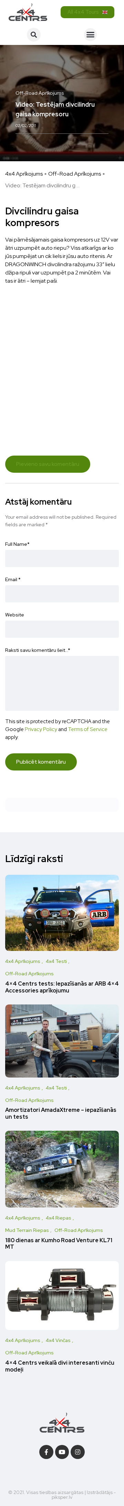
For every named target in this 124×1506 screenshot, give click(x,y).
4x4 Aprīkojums (24, 173)
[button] (34, 35)
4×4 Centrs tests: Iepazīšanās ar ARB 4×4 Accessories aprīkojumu (62, 987)
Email (13, 579)
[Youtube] (62, 1452)
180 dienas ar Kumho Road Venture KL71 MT (58, 1244)
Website (14, 615)
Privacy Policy (41, 729)
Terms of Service (87, 729)
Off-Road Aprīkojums (74, 173)
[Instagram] (78, 1452)
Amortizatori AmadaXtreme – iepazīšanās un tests (60, 1113)
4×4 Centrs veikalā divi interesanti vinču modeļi (59, 1366)
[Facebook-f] (46, 1452)
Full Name (17, 544)
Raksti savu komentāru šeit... (37, 650)
